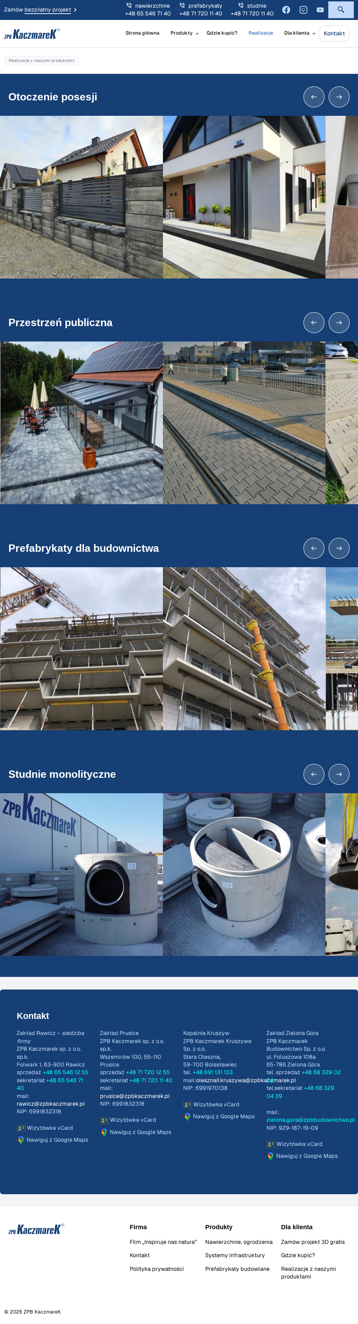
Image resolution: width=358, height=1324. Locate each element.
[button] (341, 9)
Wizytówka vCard (49, 1128)
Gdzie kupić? (222, 33)
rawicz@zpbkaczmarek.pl (51, 1104)
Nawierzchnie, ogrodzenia (239, 1242)
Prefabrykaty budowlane (237, 1269)
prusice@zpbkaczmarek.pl (135, 1096)
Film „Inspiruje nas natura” (163, 1242)
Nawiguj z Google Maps (56, 1140)
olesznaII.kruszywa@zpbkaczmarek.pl (246, 1080)
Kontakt (334, 33)
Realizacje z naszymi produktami (308, 1273)
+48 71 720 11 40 (200, 13)
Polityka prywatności (157, 1269)
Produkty (182, 33)
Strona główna (142, 33)
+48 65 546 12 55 (65, 1072)
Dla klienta (296, 33)
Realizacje (261, 33)
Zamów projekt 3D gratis (313, 1242)
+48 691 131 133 (213, 1072)
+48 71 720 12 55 (148, 1072)
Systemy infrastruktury (235, 1255)
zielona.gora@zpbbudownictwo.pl (310, 1120)
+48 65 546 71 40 (148, 13)
